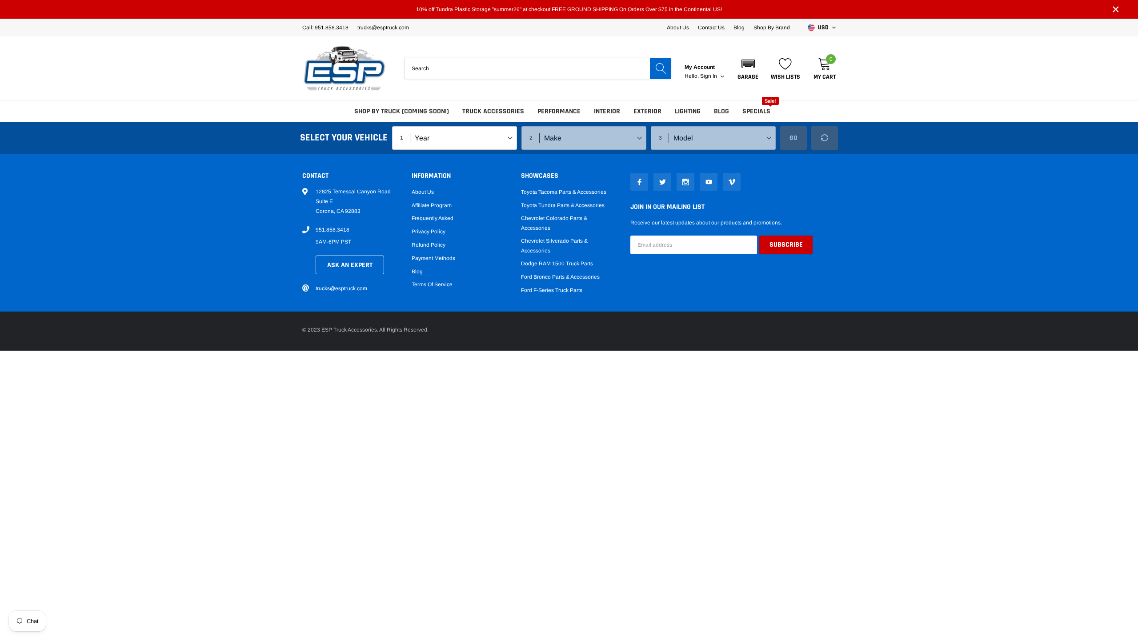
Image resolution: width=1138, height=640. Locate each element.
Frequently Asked (432, 218)
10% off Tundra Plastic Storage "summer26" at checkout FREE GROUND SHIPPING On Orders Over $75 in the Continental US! (569, 9)
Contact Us (711, 27)
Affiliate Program (432, 205)
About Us (678, 27)
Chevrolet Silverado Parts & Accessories (554, 246)
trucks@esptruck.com (341, 288)
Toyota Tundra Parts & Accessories (563, 205)
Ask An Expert (350, 265)
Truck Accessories (493, 111)
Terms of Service (432, 284)
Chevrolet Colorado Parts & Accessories (554, 223)
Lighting (688, 111)
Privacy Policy (428, 231)
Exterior (647, 111)
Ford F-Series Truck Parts (551, 290)
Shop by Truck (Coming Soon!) (401, 111)
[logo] (344, 68)
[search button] (660, 68)
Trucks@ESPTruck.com (383, 27)
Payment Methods (433, 258)
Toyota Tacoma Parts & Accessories (563, 192)
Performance (559, 111)
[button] (747, 68)
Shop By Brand (771, 27)
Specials (756, 111)
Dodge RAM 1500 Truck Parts (557, 263)
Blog (739, 27)
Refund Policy (428, 245)
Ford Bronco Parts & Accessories (560, 277)
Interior (607, 111)
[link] (639, 182)
